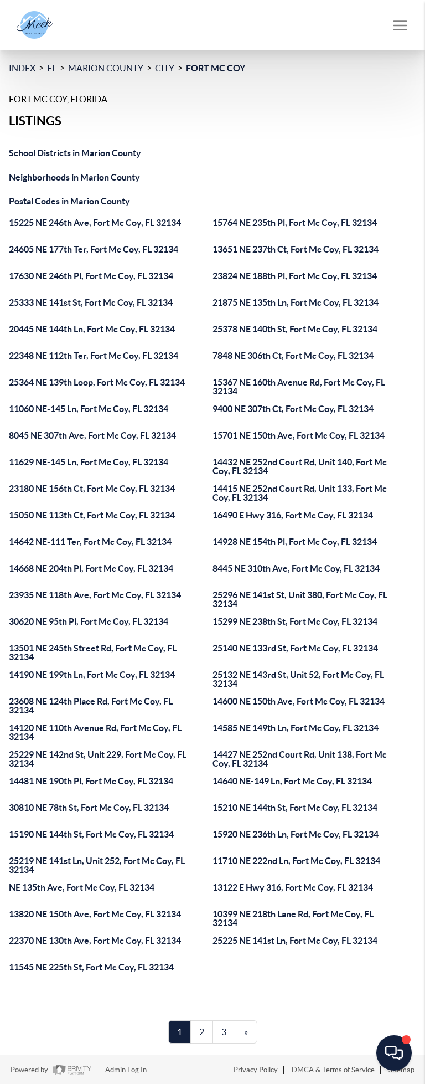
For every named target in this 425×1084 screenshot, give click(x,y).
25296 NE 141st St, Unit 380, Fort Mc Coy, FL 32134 (299, 599)
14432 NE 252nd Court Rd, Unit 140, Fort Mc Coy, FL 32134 (299, 466)
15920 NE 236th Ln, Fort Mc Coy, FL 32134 (295, 834)
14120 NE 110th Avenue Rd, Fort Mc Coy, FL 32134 (95, 732)
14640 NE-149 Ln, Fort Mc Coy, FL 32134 (292, 781)
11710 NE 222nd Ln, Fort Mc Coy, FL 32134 (296, 860)
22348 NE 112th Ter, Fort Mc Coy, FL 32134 (93, 355)
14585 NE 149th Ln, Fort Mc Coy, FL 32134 (295, 727)
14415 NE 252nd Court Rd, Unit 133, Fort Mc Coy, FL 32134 (299, 493)
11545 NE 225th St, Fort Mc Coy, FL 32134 (91, 967)
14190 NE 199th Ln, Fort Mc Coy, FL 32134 (92, 674)
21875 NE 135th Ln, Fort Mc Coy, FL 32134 (295, 302)
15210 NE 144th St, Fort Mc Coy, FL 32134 (294, 807)
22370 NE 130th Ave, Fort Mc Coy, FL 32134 (95, 940)
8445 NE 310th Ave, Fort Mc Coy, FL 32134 (296, 568)
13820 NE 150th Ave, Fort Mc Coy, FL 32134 (95, 914)
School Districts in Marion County (75, 153)
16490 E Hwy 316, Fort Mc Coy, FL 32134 (292, 515)
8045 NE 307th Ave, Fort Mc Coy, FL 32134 (92, 435)
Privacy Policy (256, 1070)
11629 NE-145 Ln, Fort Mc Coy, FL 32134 (88, 462)
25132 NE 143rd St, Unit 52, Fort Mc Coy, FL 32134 (298, 679)
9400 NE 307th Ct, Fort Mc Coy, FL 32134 (293, 408)
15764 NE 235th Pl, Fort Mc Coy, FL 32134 (294, 222)
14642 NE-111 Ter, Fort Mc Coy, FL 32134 (90, 541)
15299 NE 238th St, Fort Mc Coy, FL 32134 (294, 621)
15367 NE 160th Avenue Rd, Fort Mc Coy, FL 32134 (298, 386)
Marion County (105, 68)
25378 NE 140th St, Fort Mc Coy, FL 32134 (294, 329)
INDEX (22, 68)
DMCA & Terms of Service (333, 1070)
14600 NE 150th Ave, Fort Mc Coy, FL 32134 (298, 701)
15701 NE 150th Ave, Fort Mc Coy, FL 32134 (298, 435)
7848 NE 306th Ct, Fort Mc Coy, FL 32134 (293, 355)
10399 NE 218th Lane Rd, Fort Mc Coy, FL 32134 (293, 918)
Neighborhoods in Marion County (74, 177)
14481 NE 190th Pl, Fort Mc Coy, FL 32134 (91, 781)
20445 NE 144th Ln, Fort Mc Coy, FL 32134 (92, 329)
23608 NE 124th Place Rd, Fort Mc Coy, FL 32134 (91, 706)
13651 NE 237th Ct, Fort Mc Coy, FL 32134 (295, 249)
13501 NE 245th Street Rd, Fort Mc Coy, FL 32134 (93, 652)
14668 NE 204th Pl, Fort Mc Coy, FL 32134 (91, 568)
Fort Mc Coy (215, 68)
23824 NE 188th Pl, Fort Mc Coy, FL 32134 (294, 275)
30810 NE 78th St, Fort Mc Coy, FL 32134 (89, 807)
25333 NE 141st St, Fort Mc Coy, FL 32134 (91, 302)
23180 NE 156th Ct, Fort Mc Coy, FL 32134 (92, 488)
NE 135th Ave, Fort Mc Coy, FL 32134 (81, 887)
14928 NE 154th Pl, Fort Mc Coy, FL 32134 (294, 541)
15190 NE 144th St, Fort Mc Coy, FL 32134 (91, 834)
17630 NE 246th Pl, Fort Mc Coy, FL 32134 (91, 275)
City (164, 68)
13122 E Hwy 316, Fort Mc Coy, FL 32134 (292, 887)
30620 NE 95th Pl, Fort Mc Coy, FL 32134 (88, 621)
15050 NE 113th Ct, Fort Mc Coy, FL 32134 (92, 515)
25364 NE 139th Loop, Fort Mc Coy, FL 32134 (97, 382)
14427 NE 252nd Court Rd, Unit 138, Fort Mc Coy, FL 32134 (299, 759)
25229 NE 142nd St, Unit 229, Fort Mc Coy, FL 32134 (97, 759)
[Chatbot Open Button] (394, 1053)
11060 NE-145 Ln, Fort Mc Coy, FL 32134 (88, 408)
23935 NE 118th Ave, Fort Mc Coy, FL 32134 (95, 594)
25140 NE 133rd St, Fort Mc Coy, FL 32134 (295, 648)
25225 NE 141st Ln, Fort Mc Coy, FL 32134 (294, 940)
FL (51, 68)
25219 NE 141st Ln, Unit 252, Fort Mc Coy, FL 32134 (97, 865)
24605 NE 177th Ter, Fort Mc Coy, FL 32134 (93, 249)
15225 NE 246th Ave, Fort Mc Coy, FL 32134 (95, 222)
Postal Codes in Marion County (69, 201)
